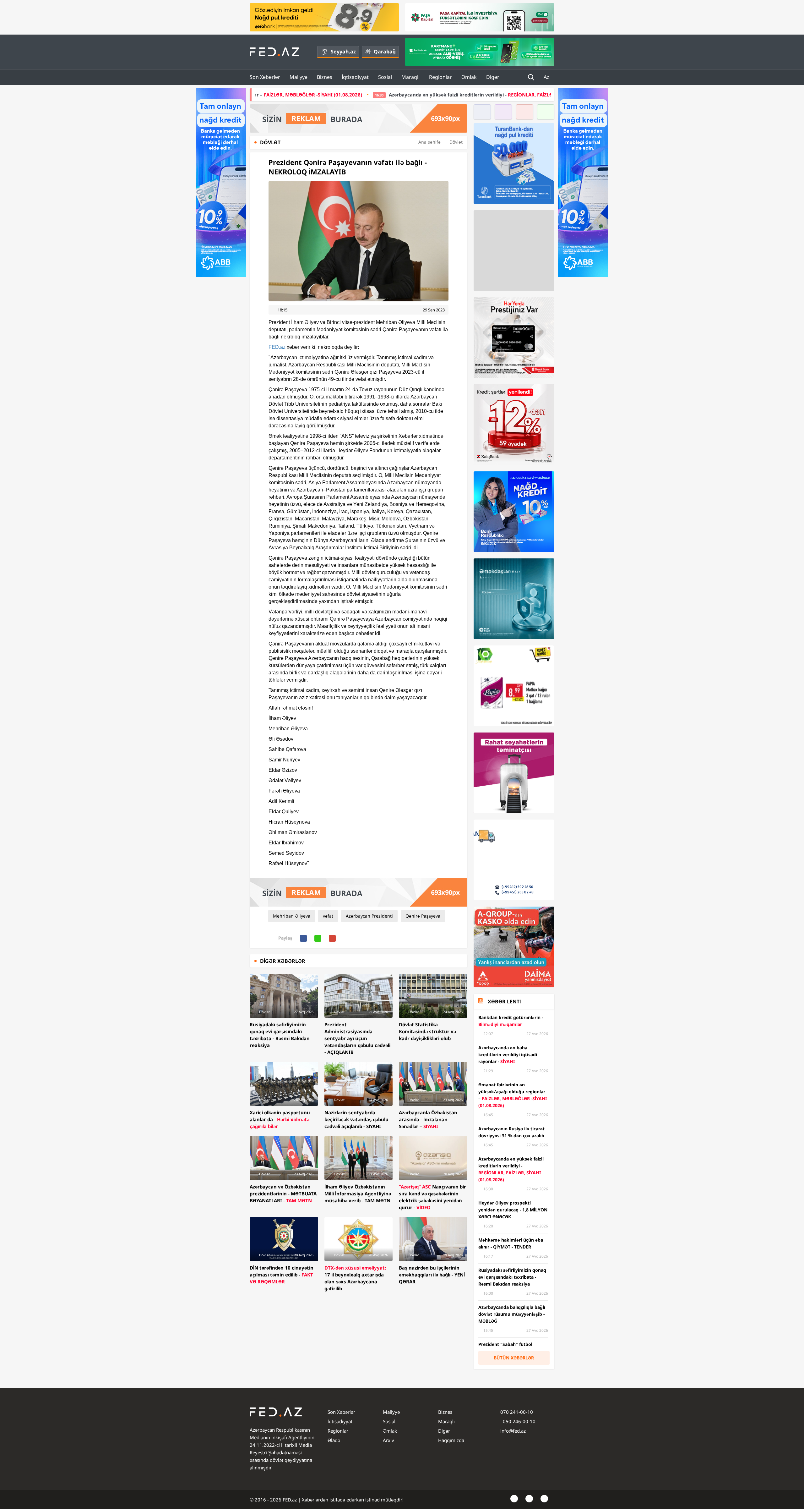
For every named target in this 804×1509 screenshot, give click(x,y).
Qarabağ (385, 51)
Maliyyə (298, 77)
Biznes (324, 77)
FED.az (277, 347)
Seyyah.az (343, 51)
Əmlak (469, 77)
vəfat (328, 916)
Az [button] (547, 77)
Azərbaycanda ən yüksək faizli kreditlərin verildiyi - (365, 94)
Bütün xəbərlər (514, 1358)
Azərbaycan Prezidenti (369, 916)
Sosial (385, 77)
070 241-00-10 (516, 1412)
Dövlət (456, 142)
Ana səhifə (429, 142)
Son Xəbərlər (265, 77)
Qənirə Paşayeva (422, 916)
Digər (492, 77)
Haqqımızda (451, 1440)
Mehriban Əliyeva (291, 916)
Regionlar (440, 77)
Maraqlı (410, 77)
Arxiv (388, 1440)
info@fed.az (513, 1431)
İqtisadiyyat (355, 77)
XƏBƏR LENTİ (504, 1001)
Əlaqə (334, 1440)
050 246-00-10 (518, 1421)
